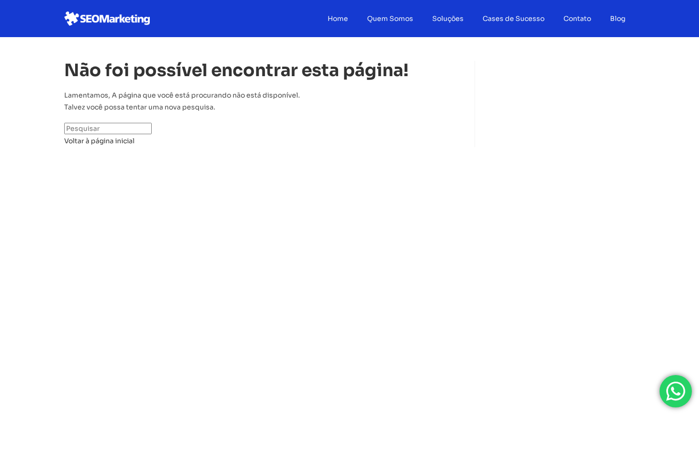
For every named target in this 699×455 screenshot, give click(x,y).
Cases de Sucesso (513, 18)
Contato (577, 18)
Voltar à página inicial (99, 141)
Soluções (448, 18)
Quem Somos (390, 18)
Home (338, 18)
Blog (617, 18)
